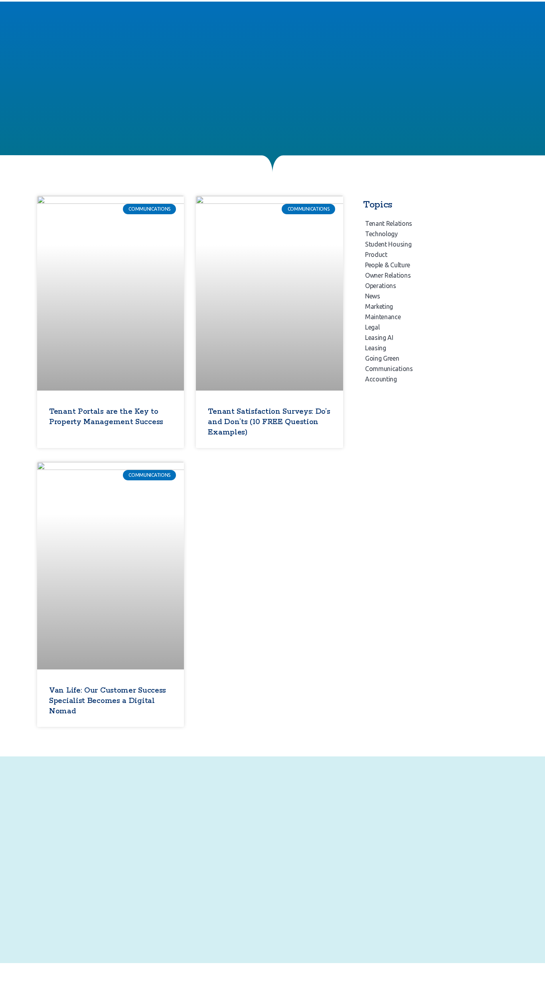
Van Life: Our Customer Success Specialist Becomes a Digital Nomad (107, 701)
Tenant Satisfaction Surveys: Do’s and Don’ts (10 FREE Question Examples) (269, 422)
